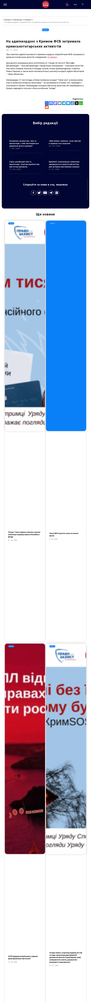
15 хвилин (52, 57)
